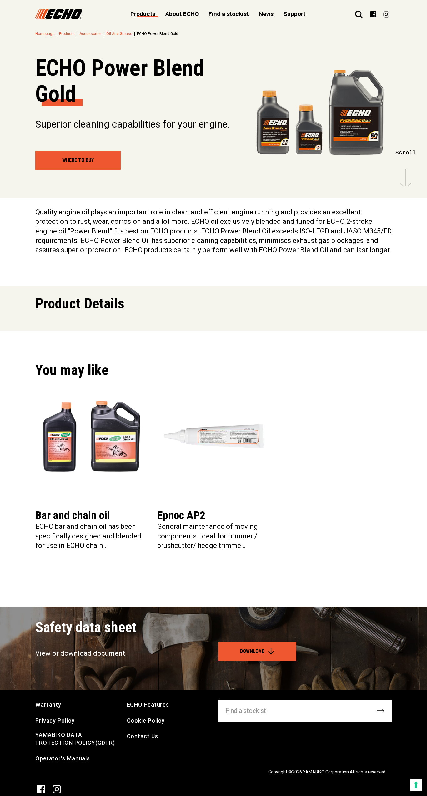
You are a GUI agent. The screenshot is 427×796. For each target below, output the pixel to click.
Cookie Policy (146, 720)
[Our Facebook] (373, 13)
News (266, 14)
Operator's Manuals (62, 758)
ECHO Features (148, 704)
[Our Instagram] (386, 14)
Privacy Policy (55, 720)
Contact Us (142, 736)
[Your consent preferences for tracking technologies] (416, 785)
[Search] (359, 14)
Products (67, 34)
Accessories (90, 34)
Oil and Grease (119, 34)
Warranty (48, 704)
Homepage (44, 34)
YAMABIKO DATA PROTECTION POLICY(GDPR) (75, 739)
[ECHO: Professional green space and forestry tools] (58, 14)
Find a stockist (228, 14)
